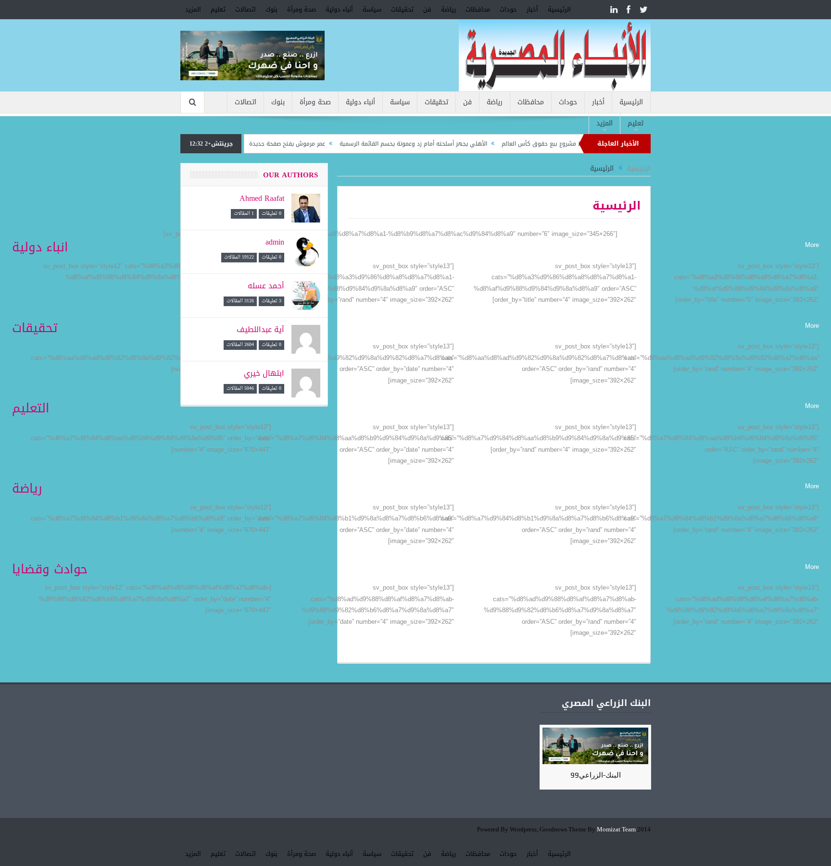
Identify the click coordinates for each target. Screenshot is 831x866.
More (812, 244)
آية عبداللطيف (260, 329)
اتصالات (245, 9)
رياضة (448, 9)
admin (274, 242)
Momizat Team (616, 830)
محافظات (478, 9)
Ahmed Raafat (261, 198)
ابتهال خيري (264, 373)
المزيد (193, 9)
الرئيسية (559, 9)
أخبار (532, 9)
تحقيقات (402, 9)
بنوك (271, 9)
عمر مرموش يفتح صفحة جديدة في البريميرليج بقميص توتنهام (270, 143)
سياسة (372, 9)
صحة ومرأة (301, 9)
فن (427, 9)
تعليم (218, 9)
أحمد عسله (266, 285)
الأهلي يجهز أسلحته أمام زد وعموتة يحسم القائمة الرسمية (436, 143)
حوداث (508, 9)
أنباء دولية (339, 9)
